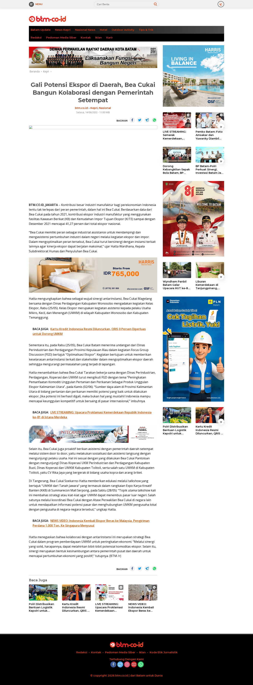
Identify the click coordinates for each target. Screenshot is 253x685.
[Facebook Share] (132, 120)
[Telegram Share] (147, 120)
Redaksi (36, 37)
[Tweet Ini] (139, 120)
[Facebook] (113, 664)
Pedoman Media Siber (61, 37)
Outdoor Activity (123, 29)
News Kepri (63, 29)
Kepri (94, 108)
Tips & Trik (146, 29)
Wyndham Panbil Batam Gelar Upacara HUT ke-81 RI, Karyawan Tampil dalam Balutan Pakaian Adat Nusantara (177, 285)
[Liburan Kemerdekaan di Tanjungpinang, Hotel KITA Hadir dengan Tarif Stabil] (210, 270)
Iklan (98, 37)
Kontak (86, 37)
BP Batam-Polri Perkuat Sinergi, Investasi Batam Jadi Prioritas (210, 169)
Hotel (103, 29)
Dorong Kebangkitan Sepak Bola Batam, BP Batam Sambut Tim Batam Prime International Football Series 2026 (177, 169)
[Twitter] (120, 664)
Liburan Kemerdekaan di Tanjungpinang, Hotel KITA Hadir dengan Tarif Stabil (209, 285)
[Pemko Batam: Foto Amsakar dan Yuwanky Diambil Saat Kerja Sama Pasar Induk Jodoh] (210, 120)
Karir (109, 37)
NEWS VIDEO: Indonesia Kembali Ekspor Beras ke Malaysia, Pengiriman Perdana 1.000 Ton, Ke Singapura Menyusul (142, 607)
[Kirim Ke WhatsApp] (154, 120)
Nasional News (85, 29)
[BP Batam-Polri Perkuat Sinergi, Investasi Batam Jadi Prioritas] (210, 155)
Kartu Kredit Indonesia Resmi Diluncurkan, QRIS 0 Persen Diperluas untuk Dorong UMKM (76, 607)
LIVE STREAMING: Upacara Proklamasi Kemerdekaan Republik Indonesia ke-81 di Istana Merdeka (109, 607)
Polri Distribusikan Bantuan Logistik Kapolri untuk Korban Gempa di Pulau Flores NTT (41, 607)
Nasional (105, 108)
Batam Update (41, 29)
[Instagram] (127, 664)
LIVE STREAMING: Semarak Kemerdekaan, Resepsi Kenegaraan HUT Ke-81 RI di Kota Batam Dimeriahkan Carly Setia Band (177, 135)
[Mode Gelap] (221, 4)
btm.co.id (81, 108)
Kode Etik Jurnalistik (164, 652)
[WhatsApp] (141, 664)
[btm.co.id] (47, 19)
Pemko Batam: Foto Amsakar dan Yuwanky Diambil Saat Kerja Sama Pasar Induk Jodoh (209, 135)
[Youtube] (134, 664)
